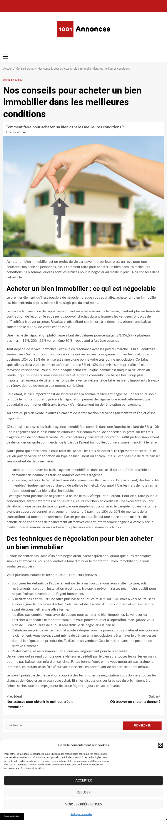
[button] (160, 745)
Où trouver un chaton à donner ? (135, 699)
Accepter (83, 780)
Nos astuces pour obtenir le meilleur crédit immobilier (40, 702)
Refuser (83, 792)
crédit (115, 496)
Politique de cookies (81, 814)
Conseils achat (13, 80)
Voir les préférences (83, 804)
